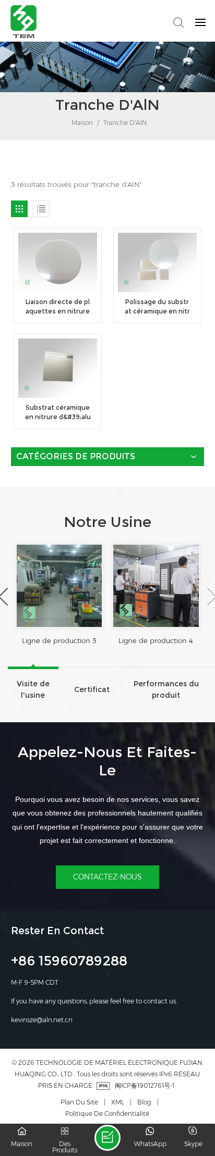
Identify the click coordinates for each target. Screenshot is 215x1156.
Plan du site (79, 1102)
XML (117, 1102)
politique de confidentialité (107, 1113)
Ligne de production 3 (59, 640)
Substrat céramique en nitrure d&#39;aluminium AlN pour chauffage (58, 413)
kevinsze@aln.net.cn (42, 1020)
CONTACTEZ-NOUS (107, 877)
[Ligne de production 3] (59, 586)
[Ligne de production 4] (155, 586)
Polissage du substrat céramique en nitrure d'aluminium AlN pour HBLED (157, 307)
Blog (144, 1102)
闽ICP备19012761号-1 (144, 1085)
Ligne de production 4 (155, 640)
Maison (81, 123)
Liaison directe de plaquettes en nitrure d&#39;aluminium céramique (58, 307)
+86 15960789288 (69, 962)
